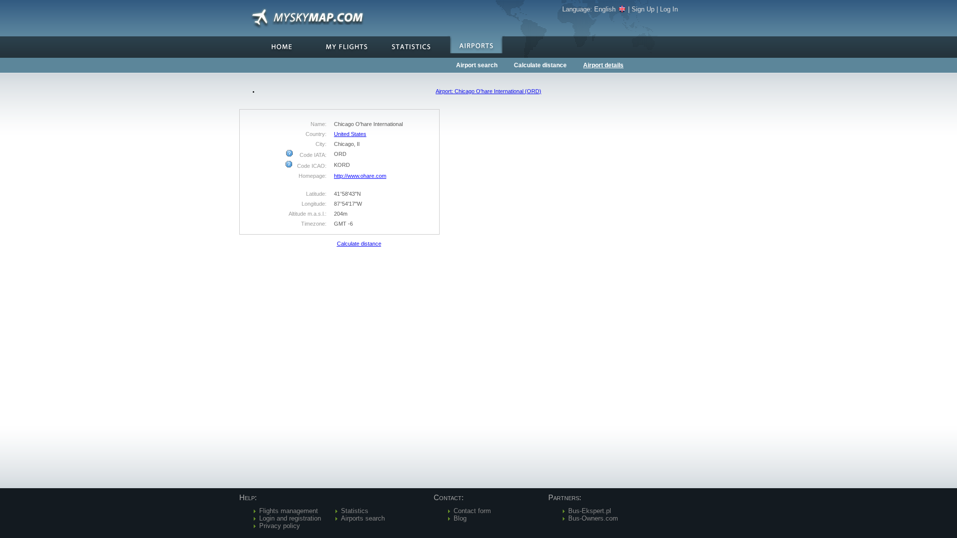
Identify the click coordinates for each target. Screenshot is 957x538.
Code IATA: (312, 155)
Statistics (354, 511)
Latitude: (316, 194)
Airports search (363, 518)
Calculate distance (540, 65)
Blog (460, 518)
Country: (316, 134)
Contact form (472, 511)
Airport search (476, 65)
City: (321, 144)
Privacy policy (279, 526)
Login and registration (290, 518)
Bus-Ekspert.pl (589, 511)
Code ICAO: (311, 166)
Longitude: (314, 204)
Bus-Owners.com (593, 518)
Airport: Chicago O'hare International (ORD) (488, 91)
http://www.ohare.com (360, 176)
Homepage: (312, 176)
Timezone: (313, 224)
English (605, 9)
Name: (318, 124)
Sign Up (643, 9)
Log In (669, 9)
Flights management (288, 511)
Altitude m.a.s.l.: (307, 214)
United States (350, 134)
